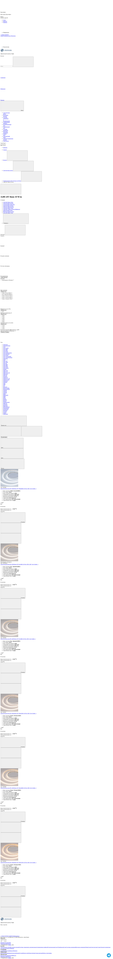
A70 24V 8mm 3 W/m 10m (9, 204)
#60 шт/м (5, 387)
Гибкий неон (4, 134)
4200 (3, 320)
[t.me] (30, 934)
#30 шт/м (5, 376)
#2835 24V (5, 374)
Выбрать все (3, 291)
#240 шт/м (5, 358)
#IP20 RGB (5, 395)
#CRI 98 (5, 392)
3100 (3, 317)
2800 (3, 315)
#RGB (4, 398)
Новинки (5, 147)
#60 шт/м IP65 (6, 388)
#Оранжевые (6, 408)
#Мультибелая (6, 407)
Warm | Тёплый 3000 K (7, 297)
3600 (3, 318)
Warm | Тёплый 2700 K (7, 298)
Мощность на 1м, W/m (6, 309)
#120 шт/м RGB (6, 345)
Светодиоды (6, 141)
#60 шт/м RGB (6, 389)
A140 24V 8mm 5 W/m (8, 208)
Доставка (7, 955)
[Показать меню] (17, 155)
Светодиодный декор (95, 947)
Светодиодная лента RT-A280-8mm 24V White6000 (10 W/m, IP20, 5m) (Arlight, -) (18, 488)
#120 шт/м (5, 344)
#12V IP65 (5, 349)
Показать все (4, 425)
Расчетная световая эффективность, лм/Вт (10, 329)
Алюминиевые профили (6, 123)
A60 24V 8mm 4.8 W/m (8, 205)
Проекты (5, 22)
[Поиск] (23, 62)
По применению (4, 276)
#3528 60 (5, 382)
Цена (2, 447)
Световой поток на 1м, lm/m (7, 322)
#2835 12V (5, 371)
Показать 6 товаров (5, 332)
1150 (3, 325)
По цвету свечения (5, 256)
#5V (4, 385)
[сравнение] (11, 528)
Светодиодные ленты (5, 947)
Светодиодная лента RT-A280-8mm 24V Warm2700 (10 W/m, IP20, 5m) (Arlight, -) (18, 862)
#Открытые (5, 409)
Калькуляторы (32, 953)
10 (3, 311)
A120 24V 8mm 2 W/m (8, 202)
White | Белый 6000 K (7, 293)
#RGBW (5, 399)
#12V (4, 346)
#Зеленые (5, 404)
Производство (6, 950)
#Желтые (5, 403)
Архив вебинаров (16, 953)
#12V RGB (5, 351)
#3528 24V (5, 381)
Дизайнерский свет (62, 947)
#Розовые (5, 410)
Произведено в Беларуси (8, 280)
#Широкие (5, 414)
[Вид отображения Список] (31, 431)
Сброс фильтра (4, 277)
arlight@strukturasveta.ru (14, 936)
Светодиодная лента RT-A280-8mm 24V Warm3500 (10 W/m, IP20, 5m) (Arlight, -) (18, 713)
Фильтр (2, 468)
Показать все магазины (6, 942)
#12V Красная (6, 354)
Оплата (10, 955)
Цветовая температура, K (6, 312)
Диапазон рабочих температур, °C (8, 330)
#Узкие (4, 412)
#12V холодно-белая (7, 357)
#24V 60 (5, 363)
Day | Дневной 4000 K (7, 294)
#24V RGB (5, 367)
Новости (5, 21)
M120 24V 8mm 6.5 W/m (8, 211)
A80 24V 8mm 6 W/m (7, 210)
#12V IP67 (5, 350)
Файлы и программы (47, 953)
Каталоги (3, 953)
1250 (3, 328)
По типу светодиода (5, 266)
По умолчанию (4, 437)
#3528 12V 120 (6, 378)
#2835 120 (5, 370)
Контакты (13, 35)
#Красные (5, 405)
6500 (3, 321)
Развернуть (6, 223)
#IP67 (4, 397)
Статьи (21, 953)
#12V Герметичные (7, 352)
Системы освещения (5, 130)
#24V (4, 359)
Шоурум (14, 955)
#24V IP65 (5, 364)
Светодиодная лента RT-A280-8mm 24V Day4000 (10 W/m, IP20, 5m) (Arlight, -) (18, 638)
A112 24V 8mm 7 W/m (8, 212)
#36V (4, 383)
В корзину (23, 522)
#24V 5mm (5, 362)
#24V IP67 (5, 365)
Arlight (9, 944)
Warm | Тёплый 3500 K (7, 296)
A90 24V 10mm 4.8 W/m (8, 207)
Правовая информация (6, 943)
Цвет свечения (4, 290)
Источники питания (5, 116)
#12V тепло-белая (7, 356)
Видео (6, 953)
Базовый (3, 245)
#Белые (4, 401)
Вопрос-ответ (26, 953)
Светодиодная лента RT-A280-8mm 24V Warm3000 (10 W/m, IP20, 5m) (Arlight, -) (18, 788)
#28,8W (4, 369)
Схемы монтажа (38, 953)
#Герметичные (6, 402)
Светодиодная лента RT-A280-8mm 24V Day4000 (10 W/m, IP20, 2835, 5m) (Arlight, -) (19, 564)
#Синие (5, 411)
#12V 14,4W (6, 348)
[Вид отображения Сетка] (11, 431)
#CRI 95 (5, 391)
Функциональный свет (52, 947)
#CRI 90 (5, 390)
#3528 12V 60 (6, 379)
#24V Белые (6, 368)
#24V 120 (5, 361)
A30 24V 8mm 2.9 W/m (8, 203)
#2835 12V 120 (6, 372)
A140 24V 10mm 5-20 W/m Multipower (11, 209)
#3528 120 (5, 377)
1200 (3, 327)
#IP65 (4, 396)
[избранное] (11, 538)
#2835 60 (5, 375)
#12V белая (5, 355)
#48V (4, 384)
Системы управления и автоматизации (28, 947)
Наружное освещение (5, 132)
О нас (4, 20)
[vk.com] (10, 934)
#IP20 (4, 394)
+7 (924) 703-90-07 (5, 936)
